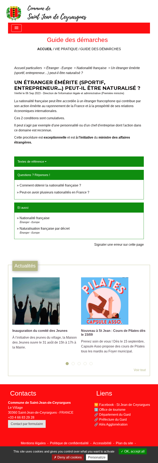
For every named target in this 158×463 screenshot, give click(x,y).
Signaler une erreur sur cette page (119, 244)
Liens (104, 393)
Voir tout (140, 370)
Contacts (23, 393)
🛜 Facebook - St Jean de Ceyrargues (122, 404)
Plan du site (124, 443)
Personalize (97, 457)
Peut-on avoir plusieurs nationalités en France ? (54, 192)
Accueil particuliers (28, 68)
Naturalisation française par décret (45, 228)
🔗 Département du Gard (112, 414)
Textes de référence (30, 161)
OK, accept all (134, 451)
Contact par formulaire (27, 424)
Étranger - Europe (59, 68)
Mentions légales (33, 443)
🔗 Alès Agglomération (111, 424)
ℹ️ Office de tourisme (109, 409)
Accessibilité (102, 443)
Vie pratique (66, 49)
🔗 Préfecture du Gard (110, 419)
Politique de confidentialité (69, 443)
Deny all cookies (69, 457)
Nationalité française (92, 68)
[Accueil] (46, 11)
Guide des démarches (100, 49)
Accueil (44, 49)
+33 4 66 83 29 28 (21, 417)
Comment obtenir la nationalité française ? (50, 185)
